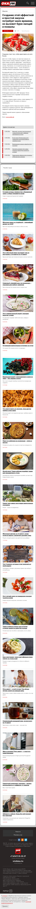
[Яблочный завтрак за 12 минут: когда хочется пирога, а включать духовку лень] (18, 531)
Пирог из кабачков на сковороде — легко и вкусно (17, 441)
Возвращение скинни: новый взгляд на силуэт (22, 144)
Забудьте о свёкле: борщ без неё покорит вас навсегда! (17, 814)
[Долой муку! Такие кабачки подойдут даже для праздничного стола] (18, 469)
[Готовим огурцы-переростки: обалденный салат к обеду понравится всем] (18, 189)
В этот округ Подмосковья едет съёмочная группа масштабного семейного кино (20, 139)
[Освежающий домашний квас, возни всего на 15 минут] (18, 719)
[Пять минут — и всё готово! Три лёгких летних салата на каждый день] (18, 687)
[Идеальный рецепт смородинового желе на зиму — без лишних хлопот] (18, 374)
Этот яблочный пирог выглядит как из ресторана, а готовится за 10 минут (16, 253)
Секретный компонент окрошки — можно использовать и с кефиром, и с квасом (17, 784)
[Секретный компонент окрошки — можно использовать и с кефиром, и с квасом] (18, 781)
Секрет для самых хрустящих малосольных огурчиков (18, 504)
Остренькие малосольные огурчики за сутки (18, 345)
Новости (18, 831)
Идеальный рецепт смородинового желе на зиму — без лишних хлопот (18, 377)
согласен (4, 895)
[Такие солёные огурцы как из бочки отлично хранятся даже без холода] (18, 624)
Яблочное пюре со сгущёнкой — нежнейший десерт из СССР (18, 223)
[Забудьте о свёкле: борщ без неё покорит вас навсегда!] (18, 811)
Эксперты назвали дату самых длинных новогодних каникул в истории (20, 150)
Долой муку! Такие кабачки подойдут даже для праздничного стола (18, 472)
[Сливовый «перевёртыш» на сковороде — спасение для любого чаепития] (18, 281)
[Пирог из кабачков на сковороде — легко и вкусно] (18, 438)
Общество (5, 11)
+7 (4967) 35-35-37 (18, 856)
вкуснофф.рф (10, 117)
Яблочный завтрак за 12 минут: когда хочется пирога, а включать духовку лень (17, 534)
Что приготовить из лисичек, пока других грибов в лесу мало (17, 409)
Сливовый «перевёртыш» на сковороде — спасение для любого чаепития (17, 284)
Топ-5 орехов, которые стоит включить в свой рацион (17, 565)
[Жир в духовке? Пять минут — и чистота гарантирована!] (18, 749)
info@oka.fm (18, 861)
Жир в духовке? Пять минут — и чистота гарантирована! (16, 752)
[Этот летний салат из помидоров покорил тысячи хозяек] (18, 594)
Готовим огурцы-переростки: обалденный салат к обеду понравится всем (17, 192)
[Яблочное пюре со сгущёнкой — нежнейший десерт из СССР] (18, 220)
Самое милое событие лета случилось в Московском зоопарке (22, 155)
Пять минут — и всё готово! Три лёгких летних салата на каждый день (16, 690)
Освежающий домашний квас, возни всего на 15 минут (17, 722)
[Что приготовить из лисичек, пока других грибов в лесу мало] (18, 406)
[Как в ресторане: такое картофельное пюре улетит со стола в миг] (18, 655)
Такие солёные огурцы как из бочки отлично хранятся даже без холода (15, 627)
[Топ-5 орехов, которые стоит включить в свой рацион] (18, 562)
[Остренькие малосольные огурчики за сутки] (18, 343)
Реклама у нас (18, 835)
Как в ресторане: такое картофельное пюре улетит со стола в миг (18, 658)
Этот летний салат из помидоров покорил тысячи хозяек (17, 597)
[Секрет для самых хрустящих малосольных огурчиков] (18, 501)
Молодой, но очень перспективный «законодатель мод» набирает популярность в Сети (21, 133)
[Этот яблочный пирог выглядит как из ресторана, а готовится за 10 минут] (18, 250)
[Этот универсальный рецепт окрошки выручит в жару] (18, 311)
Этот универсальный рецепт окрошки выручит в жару (16, 314)
